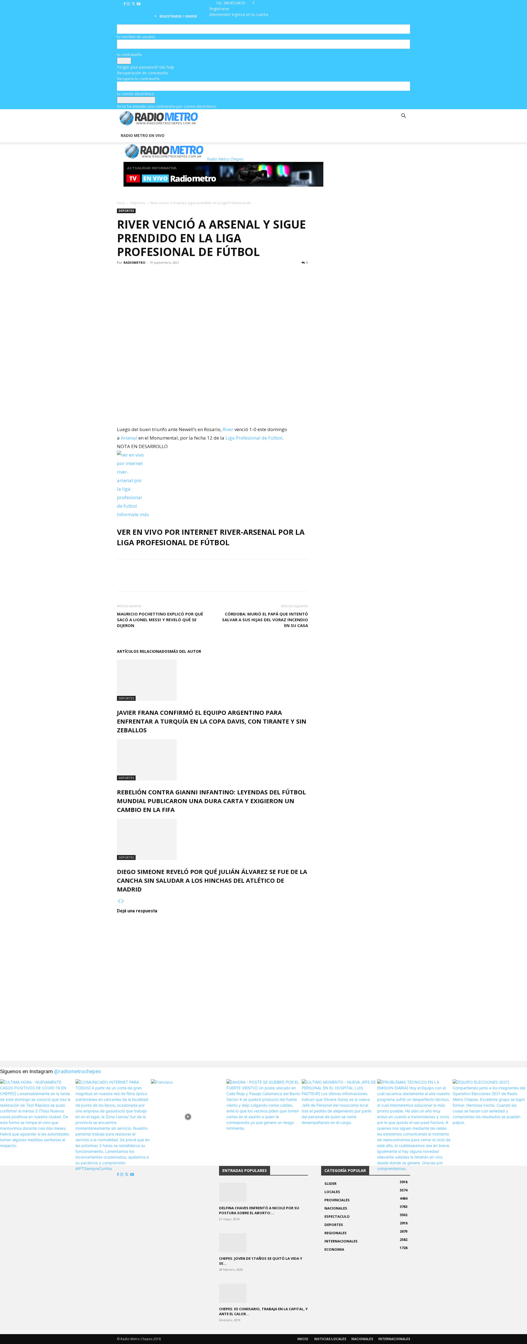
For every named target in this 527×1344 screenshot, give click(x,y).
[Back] (254, 2)
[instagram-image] (37, 1116)
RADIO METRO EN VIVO (142, 135)
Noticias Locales (330, 1339)
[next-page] (123, 901)
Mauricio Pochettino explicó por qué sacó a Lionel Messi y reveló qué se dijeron (160, 619)
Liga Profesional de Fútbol (253, 438)
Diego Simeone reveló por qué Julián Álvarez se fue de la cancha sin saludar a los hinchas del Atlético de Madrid (212, 880)
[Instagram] (129, 4)
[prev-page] (119, 901)
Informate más (133, 514)
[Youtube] (139, 4)
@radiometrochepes (77, 1071)
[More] (160, 274)
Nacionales (362, 1339)
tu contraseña (129, 54)
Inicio (121, 203)
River (228, 429)
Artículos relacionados (143, 651)
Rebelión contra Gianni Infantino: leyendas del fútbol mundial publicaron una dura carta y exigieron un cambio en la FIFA (211, 801)
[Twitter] (134, 4)
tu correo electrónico (135, 93)
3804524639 (234, 2)
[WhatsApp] (147, 274)
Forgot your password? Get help (145, 67)
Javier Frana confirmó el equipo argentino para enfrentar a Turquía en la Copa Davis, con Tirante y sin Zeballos (211, 721)
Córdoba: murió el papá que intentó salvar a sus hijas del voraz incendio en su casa (265, 619)
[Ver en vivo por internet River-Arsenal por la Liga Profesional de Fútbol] (212, 480)
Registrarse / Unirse (178, 16)
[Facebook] (125, 4)
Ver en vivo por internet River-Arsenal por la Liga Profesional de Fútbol (211, 537)
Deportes (137, 203)
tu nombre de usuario (136, 36)
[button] (403, 116)
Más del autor (185, 651)
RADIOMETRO (134, 262)
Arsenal (129, 438)
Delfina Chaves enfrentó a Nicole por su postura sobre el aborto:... (259, 1210)
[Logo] (117, 125)
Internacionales (394, 1339)
